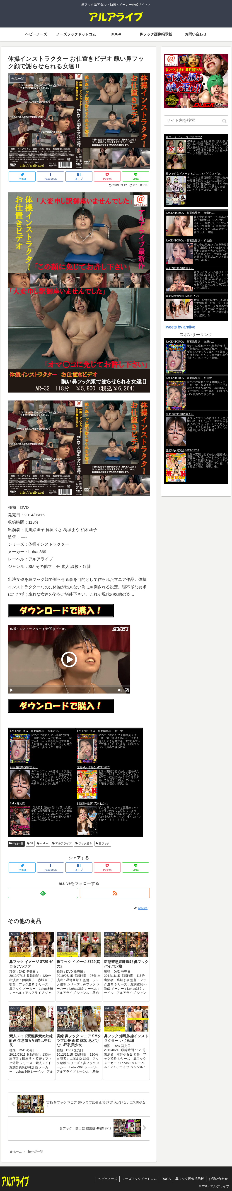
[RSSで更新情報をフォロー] (115, 893)
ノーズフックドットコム (139, 1179)
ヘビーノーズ (107, 1179)
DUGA (166, 1179)
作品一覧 (17, 843)
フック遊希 (85, 843)
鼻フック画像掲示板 (189, 1179)
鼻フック (104, 843)
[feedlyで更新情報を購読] (43, 893)
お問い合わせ (218, 1179)
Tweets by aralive (179, 327)
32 (31, 843)
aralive (43, 843)
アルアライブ (63, 843)
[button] (224, 121)
